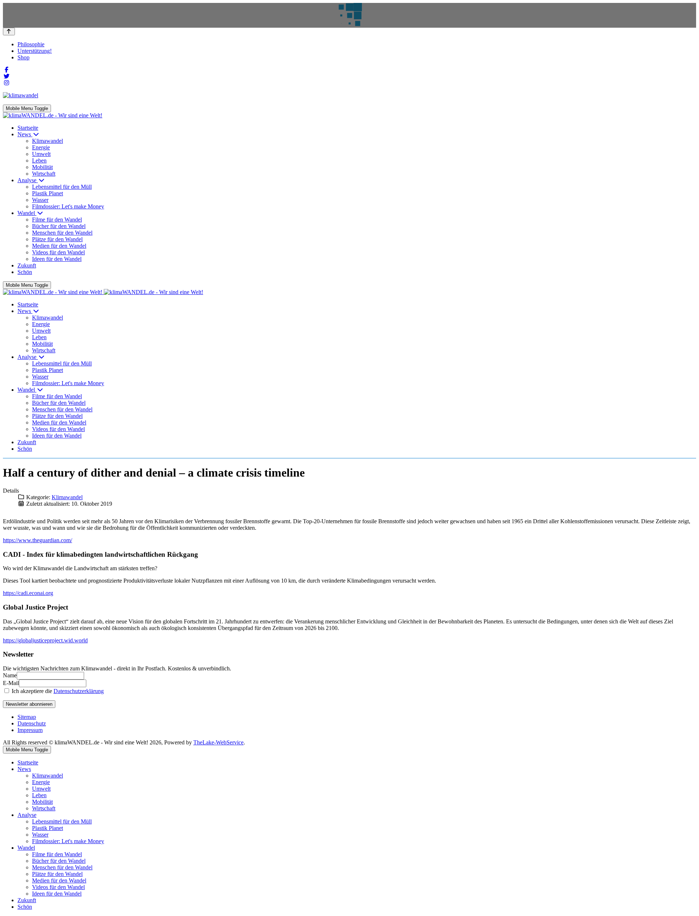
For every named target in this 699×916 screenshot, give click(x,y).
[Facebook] (6, 70)
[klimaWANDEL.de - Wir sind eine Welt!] (52, 115)
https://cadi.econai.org (28, 593)
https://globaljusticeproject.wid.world (45, 640)
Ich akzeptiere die (57, 691)
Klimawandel (67, 497)
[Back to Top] (9, 31)
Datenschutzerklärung (79, 691)
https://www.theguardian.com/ (37, 540)
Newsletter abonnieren (29, 704)
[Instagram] (6, 83)
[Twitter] (6, 76)
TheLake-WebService (218, 742)
